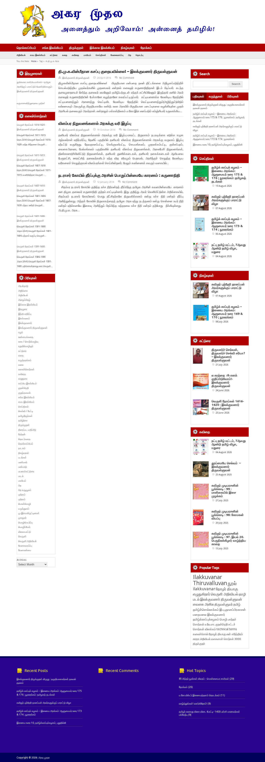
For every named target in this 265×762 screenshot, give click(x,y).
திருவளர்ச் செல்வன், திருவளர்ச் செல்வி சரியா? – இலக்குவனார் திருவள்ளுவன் (228, 355)
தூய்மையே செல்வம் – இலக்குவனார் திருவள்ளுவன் (226, 466)
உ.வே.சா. (210, 624)
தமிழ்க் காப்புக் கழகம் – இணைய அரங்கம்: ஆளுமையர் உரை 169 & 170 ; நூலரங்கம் (227, 312)
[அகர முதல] (115, 36)
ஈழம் (20, 332)
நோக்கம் (146, 48)
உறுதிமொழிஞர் (25, 346)
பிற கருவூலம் (24, 490)
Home (33, 61)
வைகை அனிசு (203, 604)
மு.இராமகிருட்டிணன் (28, 513)
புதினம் (21, 494)
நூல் (232, 583)
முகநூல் (22, 517)
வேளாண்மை (24, 550)
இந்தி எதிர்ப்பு (24, 314)
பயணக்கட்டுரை (26, 471)
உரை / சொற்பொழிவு (28, 341)
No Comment (126, 77)
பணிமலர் (22, 462)
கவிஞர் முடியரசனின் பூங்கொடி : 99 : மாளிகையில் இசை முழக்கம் (225, 491)
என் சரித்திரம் (234, 634)
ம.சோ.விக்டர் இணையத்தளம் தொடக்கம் (199, 695)
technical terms (227, 629)
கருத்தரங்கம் (24, 360)
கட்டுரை (54, 54)
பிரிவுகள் (233, 96)
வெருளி (22, 536)
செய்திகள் (101, 54)
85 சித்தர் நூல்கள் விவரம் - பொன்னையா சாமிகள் (204, 678)
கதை (64, 54)
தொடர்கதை (24, 439)
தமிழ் (236, 604)
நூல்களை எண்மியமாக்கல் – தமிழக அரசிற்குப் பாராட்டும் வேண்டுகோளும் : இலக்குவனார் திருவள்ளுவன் (35, 87)
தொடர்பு (139, 54)
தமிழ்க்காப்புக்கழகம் (206, 619)
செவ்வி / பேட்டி (25, 411)
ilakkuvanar (204, 588)
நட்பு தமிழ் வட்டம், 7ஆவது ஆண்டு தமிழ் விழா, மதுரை (229, 248)
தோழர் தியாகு (217, 634)
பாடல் (21, 476)
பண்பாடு (22, 467)
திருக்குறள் (76, 48)
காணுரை (22, 378)
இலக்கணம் (24, 318)
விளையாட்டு (24, 532)
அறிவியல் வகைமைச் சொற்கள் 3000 (220, 639)
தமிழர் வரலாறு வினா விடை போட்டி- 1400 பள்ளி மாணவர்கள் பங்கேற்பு (209, 713)
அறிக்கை (23, 290)
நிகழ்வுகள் (128, 48)
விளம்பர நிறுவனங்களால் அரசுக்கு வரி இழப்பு (94, 123)
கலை (21, 365)
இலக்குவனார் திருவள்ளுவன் (75, 77)
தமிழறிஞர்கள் (25, 416)
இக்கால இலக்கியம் (102, 48)
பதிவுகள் (198, 96)
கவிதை (75, 54)
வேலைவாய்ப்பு (117, 54)
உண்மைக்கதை (25, 337)
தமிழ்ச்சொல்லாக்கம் (206, 609)
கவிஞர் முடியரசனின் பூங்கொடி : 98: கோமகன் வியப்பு (228, 515)
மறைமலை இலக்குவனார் (209, 614)
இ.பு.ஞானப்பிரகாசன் (232, 609)
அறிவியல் (21, 54)
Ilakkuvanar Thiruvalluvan (210, 580)
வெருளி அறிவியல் (27, 541)
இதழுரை (22, 309)
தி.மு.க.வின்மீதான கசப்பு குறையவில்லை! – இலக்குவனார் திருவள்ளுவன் (117, 71)
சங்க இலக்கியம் (52, 48)
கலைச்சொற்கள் (26, 369)
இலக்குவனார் (25, 323)
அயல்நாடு (23, 286)
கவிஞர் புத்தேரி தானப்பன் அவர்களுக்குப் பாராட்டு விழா (228, 200)
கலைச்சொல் (200, 634)
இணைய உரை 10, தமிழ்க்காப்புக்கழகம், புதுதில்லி (217, 144)
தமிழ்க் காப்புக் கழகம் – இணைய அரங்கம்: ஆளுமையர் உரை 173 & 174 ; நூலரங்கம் (214, 137)
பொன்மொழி (24, 504)
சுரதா (196, 639)
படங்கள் (22, 457)
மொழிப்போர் (24, 527)
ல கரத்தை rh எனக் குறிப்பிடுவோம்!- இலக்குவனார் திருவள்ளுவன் (224, 381)
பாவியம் (87, 54)
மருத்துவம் (23, 508)
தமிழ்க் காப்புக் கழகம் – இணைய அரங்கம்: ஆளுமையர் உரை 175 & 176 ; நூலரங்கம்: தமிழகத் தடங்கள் (219, 117)
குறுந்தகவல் (24, 392)
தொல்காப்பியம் (26, 48)
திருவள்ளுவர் (223, 604)
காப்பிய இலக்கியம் (27, 383)
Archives (21, 559)
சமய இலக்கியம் (37, 54)
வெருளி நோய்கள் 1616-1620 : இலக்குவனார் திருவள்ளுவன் (228, 404)
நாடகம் (21, 448)
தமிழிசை (23, 420)
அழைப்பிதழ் (24, 300)
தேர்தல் (21, 434)
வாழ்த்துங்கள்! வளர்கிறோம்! (193, 703)
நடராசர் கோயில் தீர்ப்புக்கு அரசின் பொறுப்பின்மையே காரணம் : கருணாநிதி (119, 175)
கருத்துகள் (216, 96)
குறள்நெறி (23, 388)
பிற (129, 54)
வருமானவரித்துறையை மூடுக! (31, 103)
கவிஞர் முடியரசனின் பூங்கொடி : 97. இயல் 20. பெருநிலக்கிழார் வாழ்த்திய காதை (229, 539)
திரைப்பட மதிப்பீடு (27, 429)
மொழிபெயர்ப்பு (25, 522)
